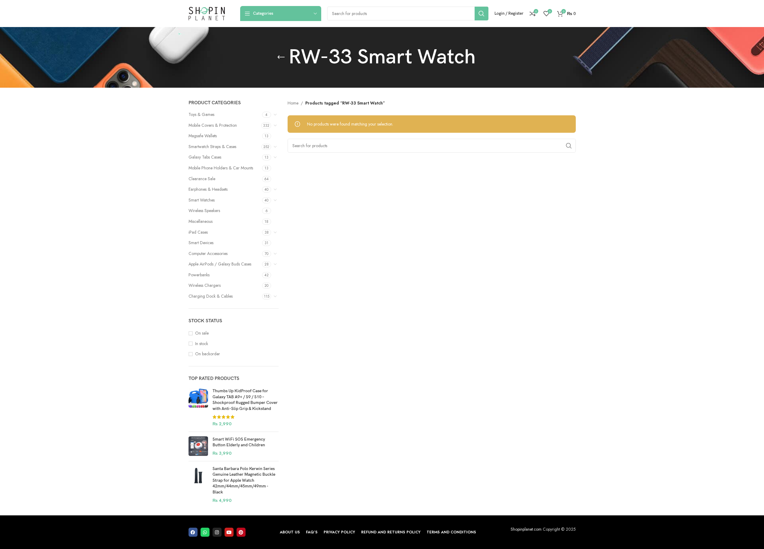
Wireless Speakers (204, 211)
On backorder (207, 354)
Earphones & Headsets (208, 189)
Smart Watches (202, 200)
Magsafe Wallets (203, 136)
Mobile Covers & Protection (213, 125)
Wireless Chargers (205, 285)
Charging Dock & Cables (211, 296)
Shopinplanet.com (526, 529)
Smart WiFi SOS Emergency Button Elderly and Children (239, 442)
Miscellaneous (201, 221)
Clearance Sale (202, 179)
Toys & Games (201, 114)
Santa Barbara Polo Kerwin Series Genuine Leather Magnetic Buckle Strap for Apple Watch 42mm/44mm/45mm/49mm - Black (244, 480)
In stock (201, 344)
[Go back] (280, 57)
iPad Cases (198, 232)
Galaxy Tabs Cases (205, 157)
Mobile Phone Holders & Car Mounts (221, 168)
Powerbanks (199, 275)
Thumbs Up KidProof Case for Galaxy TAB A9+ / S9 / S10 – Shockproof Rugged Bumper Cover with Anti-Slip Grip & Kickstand (245, 399)
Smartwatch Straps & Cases (212, 147)
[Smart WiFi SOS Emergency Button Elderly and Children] (198, 446)
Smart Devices (201, 243)
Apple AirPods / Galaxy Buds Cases (220, 264)
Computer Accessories (208, 253)
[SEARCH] (481, 13)
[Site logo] (207, 13)
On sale (202, 333)
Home (293, 103)
